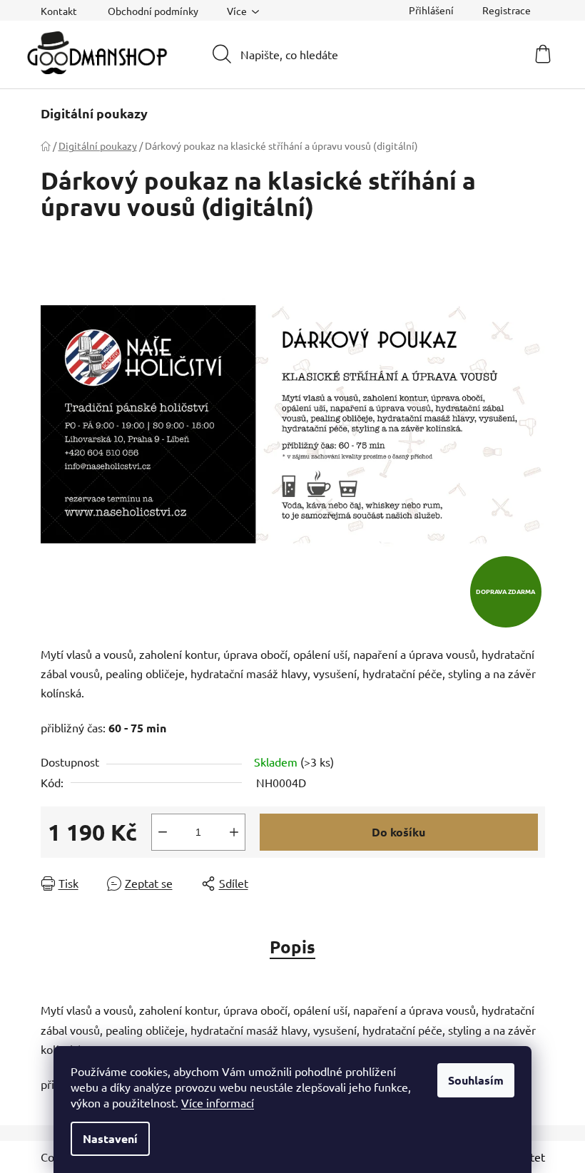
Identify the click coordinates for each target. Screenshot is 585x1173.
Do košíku (398, 831)
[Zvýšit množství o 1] (234, 832)
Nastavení (110, 1138)
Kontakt (59, 10)
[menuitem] (94, 113)
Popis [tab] (292, 947)
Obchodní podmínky (153, 10)
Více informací (217, 1102)
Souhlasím (476, 1079)
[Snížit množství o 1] (162, 832)
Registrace (506, 10)
